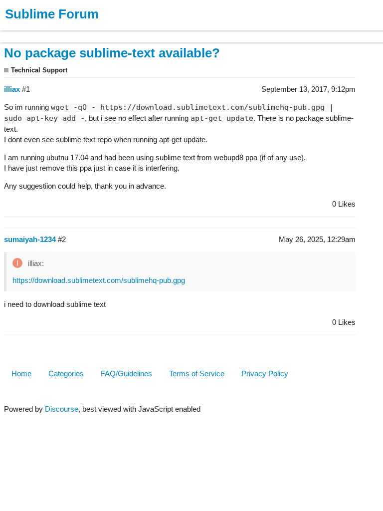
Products (30, 31)
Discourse (61, 409)
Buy (64, 31)
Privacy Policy (264, 373)
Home (21, 373)
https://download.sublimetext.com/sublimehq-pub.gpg (98, 280)
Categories (66, 373)
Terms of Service (196, 373)
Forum (137, 31)
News (105, 31)
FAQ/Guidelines (126, 373)
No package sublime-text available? (112, 52)
